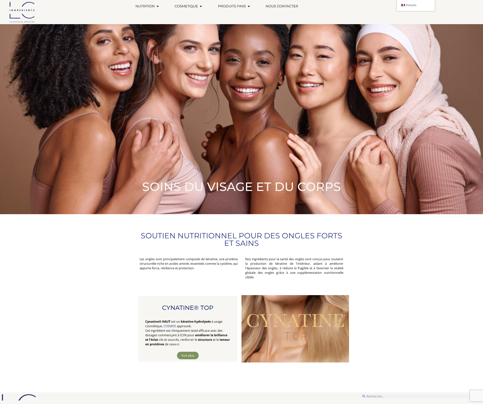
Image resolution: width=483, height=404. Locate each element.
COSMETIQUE (186, 6)
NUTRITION (145, 6)
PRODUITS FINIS (232, 6)
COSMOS (170, 326)
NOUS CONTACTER (282, 6)
